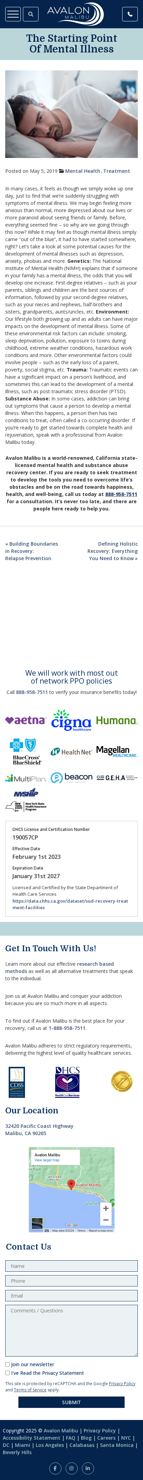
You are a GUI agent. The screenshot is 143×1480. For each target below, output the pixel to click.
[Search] (31, 14)
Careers (106, 1437)
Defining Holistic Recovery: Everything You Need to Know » (112, 551)
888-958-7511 (32, 692)
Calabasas (81, 1445)
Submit (71, 1402)
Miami (22, 1445)
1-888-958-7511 (67, 1028)
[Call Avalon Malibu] (130, 14)
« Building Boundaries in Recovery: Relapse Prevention (31, 551)
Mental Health (82, 171)
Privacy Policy (122, 1384)
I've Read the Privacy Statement (47, 1373)
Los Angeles (50, 1445)
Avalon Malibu (61, 1430)
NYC (126, 1437)
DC (6, 1445)
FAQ (70, 1437)
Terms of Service (30, 1390)
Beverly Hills (17, 1452)
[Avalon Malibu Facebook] (55, 1468)
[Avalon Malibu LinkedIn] (88, 1468)
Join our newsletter (32, 1364)
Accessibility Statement (31, 1437)
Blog (86, 1437)
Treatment (116, 171)
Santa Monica (117, 1445)
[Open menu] (13, 14)
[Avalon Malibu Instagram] (72, 1468)
